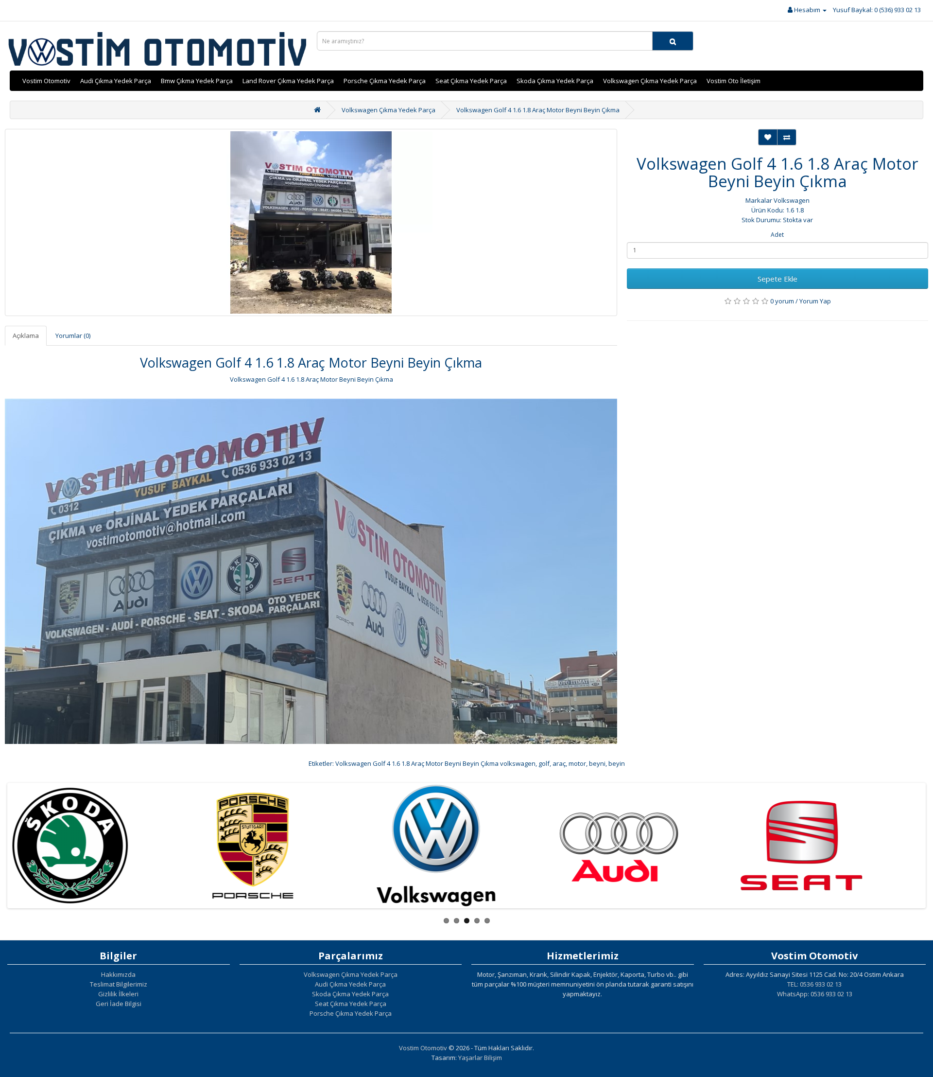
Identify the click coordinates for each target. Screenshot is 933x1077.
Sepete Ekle (777, 278)
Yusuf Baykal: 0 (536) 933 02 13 (877, 9)
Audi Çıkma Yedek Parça (115, 80)
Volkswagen (792, 200)
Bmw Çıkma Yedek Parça (197, 80)
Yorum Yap (815, 301)
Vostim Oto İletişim (733, 80)
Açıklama (26, 335)
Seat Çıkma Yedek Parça (471, 80)
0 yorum (782, 301)
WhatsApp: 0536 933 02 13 (814, 993)
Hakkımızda (118, 974)
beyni (597, 763)
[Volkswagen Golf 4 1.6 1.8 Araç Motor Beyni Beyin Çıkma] (311, 222)
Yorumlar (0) (72, 335)
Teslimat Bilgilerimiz (118, 984)
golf (544, 763)
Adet (777, 234)
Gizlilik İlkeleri (118, 993)
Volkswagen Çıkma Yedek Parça (650, 80)
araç (559, 763)
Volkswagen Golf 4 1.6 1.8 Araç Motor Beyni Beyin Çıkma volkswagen (435, 763)
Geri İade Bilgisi (118, 1003)
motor (577, 763)
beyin (616, 763)
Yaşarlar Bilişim (480, 1057)
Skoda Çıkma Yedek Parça (555, 80)
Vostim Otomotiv (46, 80)
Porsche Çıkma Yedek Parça (385, 80)
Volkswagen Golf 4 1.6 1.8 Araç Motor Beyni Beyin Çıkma (538, 110)
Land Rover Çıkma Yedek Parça (288, 80)
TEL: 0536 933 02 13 (814, 984)
